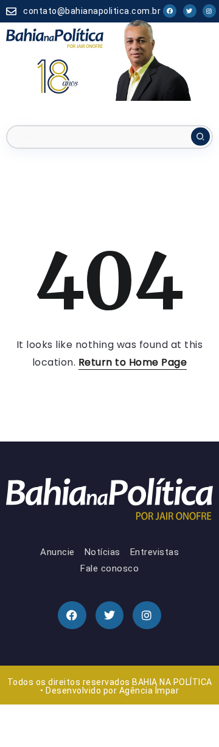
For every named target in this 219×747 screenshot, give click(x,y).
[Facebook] (169, 11)
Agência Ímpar (149, 690)
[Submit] (200, 137)
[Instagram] (209, 11)
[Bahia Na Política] (54, 38)
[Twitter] (189, 11)
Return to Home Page (132, 362)
